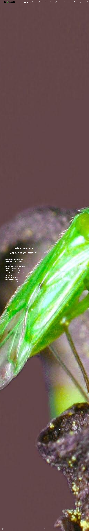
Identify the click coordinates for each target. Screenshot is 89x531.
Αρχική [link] (26, 2)
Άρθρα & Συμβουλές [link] (60, 2)
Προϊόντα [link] (32, 2)
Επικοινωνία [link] (72, 2)
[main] (23, 250)
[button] (87, 2)
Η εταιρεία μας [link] (81, 2)
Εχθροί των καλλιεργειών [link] (44, 2)
